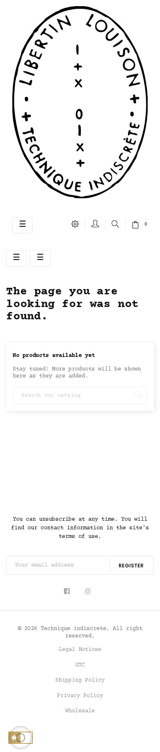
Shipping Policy (80, 680)
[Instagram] (88, 592)
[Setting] (75, 225)
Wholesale (80, 711)
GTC (80, 665)
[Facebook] (69, 592)
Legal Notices (80, 649)
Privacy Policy (80, 696)
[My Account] (95, 225)
